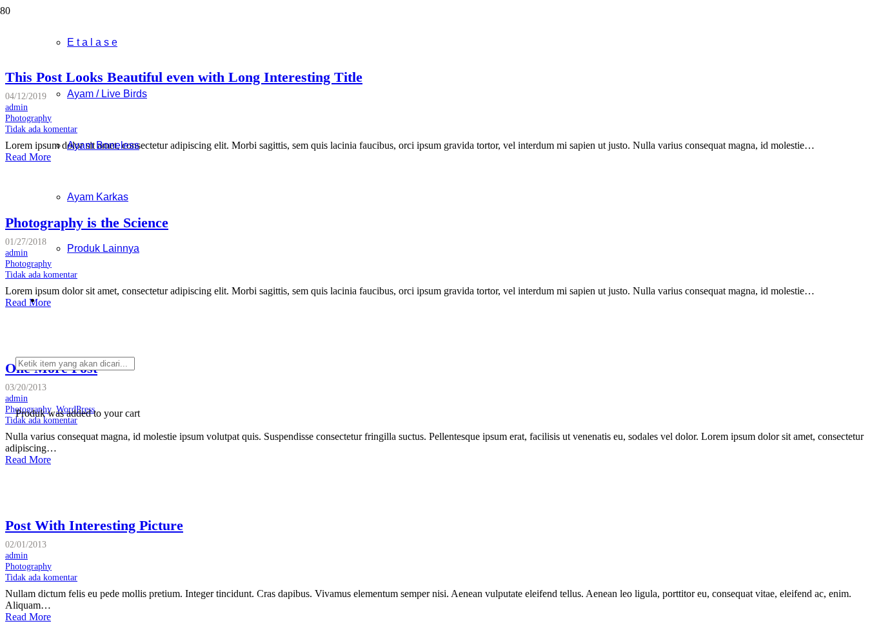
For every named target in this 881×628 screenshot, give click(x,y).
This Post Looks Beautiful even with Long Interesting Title (183, 77)
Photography (28, 566)
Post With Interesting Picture (94, 525)
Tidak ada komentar (41, 577)
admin (16, 555)
